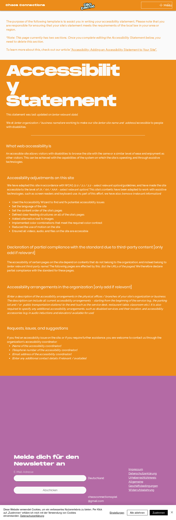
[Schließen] (172, 512)
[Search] (168, 5)
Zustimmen (159, 512)
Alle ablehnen (137, 512)
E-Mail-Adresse (23, 472)
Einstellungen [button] (117, 512)
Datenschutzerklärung (32, 515)
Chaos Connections (25, 5)
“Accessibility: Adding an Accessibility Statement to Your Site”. (113, 50)
